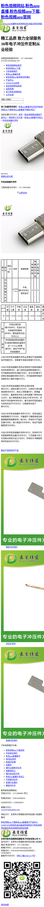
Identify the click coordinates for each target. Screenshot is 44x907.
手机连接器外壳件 (10, 120)
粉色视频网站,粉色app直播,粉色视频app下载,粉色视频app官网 (21, 11)
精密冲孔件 (11, 785)
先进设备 (18, 825)
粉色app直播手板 (13, 74)
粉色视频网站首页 (14, 65)
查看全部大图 (7, 176)
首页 (20, 115)
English (8, 24)
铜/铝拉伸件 (11, 759)
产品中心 (10, 80)
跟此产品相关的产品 (10, 450)
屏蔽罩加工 (11, 771)
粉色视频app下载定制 (15, 750)
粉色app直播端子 (19, 110)
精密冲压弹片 (12, 547)
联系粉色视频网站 (13, 828)
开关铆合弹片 (12, 753)
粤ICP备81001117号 (26, 856)
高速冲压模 (11, 762)
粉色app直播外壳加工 (33, 118)
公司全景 (10, 95)
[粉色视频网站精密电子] (14, 32)
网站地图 (38, 24)
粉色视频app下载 (13, 68)
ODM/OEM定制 (12, 83)
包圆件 (9, 765)
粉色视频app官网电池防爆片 (18, 77)
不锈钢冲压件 (12, 780)
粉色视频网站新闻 (14, 86)
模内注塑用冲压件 (14, 768)
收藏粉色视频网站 (18, 24)
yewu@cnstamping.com (10, 810)
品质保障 (10, 89)
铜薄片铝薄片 (12, 783)
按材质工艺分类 (15, 118)
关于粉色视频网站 (14, 92)
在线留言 (30, 24)
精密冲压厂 (31, 110)
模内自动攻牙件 (13, 774)
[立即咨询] (22, 193)
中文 (3, 24)
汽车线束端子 (12, 71)
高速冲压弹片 (12, 740)
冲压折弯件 (11, 644)
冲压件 (36, 107)
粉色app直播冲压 (26, 107)
